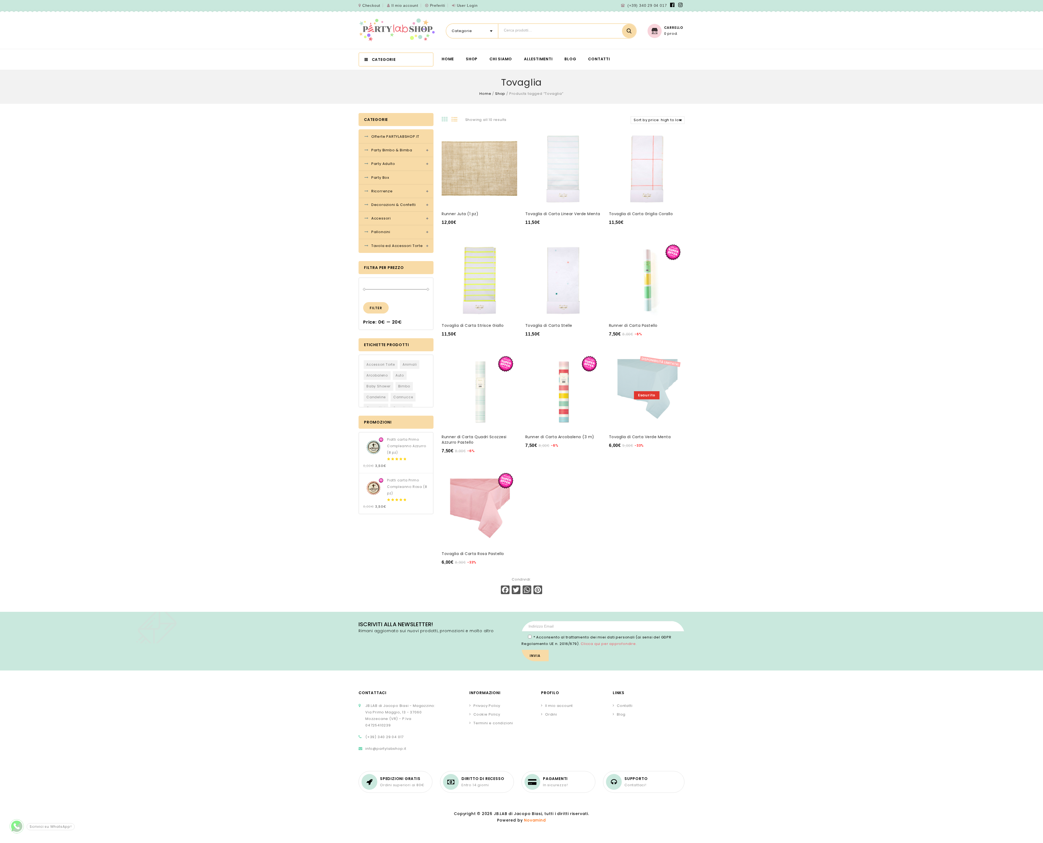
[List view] (456, 120)
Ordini (551, 714)
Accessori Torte (380, 364)
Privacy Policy (486, 705)
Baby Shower (378, 386)
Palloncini (380, 231)
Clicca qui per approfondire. (609, 643)
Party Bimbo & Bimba (391, 150)
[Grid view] (446, 120)
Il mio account (404, 5)
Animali (410, 364)
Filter (376, 308)
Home (448, 59)
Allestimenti (538, 59)
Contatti (599, 59)
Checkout (371, 5)
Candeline (376, 397)
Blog (570, 59)
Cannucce (403, 397)
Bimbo (404, 386)
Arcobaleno (377, 375)
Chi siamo (500, 59)
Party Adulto (383, 163)
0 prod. (671, 34)
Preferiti (437, 5)
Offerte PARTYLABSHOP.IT (395, 136)
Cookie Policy (486, 714)
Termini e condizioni (493, 723)
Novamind (535, 820)
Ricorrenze (382, 191)
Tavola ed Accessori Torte (397, 245)
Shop (471, 59)
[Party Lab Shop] (397, 30)
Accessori (381, 218)
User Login (467, 5)
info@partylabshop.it (385, 748)
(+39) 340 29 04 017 (647, 5)
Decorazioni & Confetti (393, 204)
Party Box (380, 177)
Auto (399, 375)
